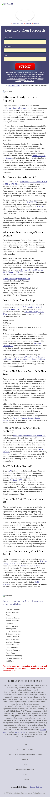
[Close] (46, 4)
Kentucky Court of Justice (31, 566)
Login (28, 23)
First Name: (8, 38)
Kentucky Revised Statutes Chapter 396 (29, 436)
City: (5, 55)
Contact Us (25, 779)
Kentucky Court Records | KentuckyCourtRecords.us (25, 15)
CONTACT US (18, 23)
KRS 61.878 (42, 207)
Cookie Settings (36, 787)
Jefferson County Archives (34, 359)
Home (36, 23)
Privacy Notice (29, 81)
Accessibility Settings (19, 787)
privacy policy (20, 732)
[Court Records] (4, 86)
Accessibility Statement (25, 769)
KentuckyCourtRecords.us (15, 72)
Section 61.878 (16, 480)
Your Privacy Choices (25, 749)
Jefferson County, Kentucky (15, 108)
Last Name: (8, 47)
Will (10, 471)
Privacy (25, 759)
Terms (25, 764)
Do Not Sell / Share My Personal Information (25, 754)
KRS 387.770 (31, 202)
